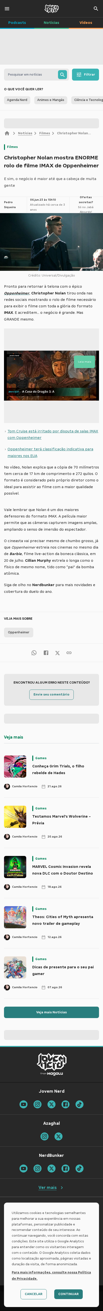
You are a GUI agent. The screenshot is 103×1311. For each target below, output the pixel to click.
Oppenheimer (18, 632)
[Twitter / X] (57, 653)
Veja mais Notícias (51, 1012)
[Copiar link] (69, 653)
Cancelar (33, 1294)
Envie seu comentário (52, 694)
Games (40, 758)
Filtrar (89, 74)
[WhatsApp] (34, 653)
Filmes (44, 133)
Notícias (25, 133)
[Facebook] (46, 653)
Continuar (68, 1294)
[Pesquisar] (62, 74)
